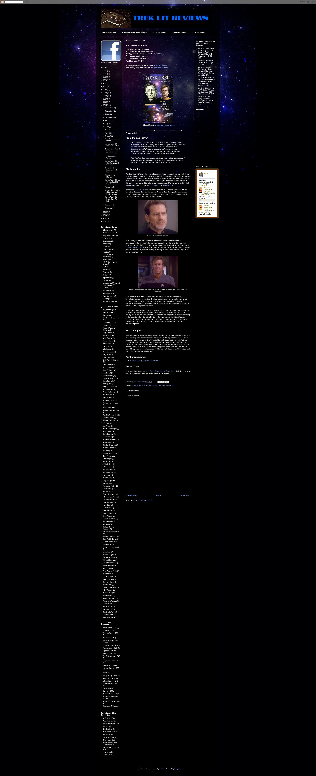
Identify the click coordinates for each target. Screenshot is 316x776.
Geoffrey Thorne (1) (110, 582)
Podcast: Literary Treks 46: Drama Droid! (144, 360)
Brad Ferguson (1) (109, 389)
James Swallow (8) (109, 579)
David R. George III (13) (111, 415)
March (107, 136)
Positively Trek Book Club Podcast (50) (110, 744)
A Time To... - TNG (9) (110, 681)
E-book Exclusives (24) (111, 724)
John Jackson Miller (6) (111, 497)
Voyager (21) (107, 238)
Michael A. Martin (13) (110, 486)
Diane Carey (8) (108, 335)
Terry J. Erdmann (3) (110, 386)
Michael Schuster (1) (110, 557)
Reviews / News (109, 33)
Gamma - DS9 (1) (109, 691)
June (107, 127)
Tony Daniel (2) (108, 355)
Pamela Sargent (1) (109, 555)
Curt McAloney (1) (109, 489)
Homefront (154, 185)
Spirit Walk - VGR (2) (110, 678)
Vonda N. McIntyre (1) (110, 494)
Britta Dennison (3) (109, 367)
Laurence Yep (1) (109, 609)
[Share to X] (163, 382)
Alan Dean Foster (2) (110, 400)
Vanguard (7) (107, 272)
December (109, 108)
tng (173, 385)
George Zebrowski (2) (110, 617)
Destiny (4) (106, 269)
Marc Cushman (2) (109, 352)
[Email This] (158, 382)
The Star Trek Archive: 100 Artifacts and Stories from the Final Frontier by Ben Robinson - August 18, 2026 (206, 81)
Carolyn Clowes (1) (109, 341)
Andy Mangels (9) (109, 481)
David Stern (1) (108, 574)
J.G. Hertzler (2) (108, 437)
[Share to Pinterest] (167, 382)
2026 (105, 71)
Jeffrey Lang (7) (108, 467)
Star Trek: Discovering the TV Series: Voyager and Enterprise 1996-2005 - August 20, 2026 (206, 91)
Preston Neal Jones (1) (111, 453)
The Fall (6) (107, 280)
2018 (105, 96)
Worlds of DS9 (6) (109, 673)
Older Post (185, 495)
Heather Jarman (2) (109, 448)
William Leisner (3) (109, 472)
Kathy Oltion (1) (108, 508)
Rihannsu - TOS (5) (109, 630)
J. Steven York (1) (109, 615)
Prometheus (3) (108, 291)
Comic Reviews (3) (109, 737)
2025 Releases (179, 33)
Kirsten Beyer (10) (109, 323)
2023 (105, 80)
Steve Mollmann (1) (110, 500)
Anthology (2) (107, 726)
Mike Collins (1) (108, 344)
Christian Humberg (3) (110, 445)
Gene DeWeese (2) (109, 370)
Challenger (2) (107, 299)
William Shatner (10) (110, 560)
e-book (134, 385)
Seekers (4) (107, 275)
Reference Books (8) (110, 732)
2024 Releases (160, 33)
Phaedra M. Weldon (144, 385)
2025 (105, 74)
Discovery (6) (107, 244)
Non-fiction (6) (108, 734)
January (108, 208)
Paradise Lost (168, 185)
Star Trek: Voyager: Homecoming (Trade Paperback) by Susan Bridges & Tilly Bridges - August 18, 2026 (206, 71)
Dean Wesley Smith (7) (111, 571)
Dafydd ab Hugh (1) (109, 310)
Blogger (177, 769)
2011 (105, 221)
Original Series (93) (109, 230)
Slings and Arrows (164, 385)
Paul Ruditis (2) (108, 544)
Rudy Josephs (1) (109, 456)
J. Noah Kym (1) (108, 464)
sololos (162, 769)
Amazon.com (159, 125)
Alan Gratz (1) (108, 426)
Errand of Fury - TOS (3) (111, 645)
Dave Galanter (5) (109, 408)
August (108, 120)
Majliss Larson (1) (109, 470)
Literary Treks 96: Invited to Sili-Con (112, 145)
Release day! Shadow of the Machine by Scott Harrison (112, 192)
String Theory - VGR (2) (111, 675)
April (107, 133)
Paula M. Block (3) (109, 325)
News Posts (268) (109, 740)
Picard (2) (106, 246)
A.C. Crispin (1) (108, 349)
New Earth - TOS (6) (110, 638)
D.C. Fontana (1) (108, 395)
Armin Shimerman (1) (110, 563)
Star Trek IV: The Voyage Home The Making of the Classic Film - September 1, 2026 (205, 100)
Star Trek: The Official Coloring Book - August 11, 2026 (206, 62)
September (109, 117)
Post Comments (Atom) (144, 500)
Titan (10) (106, 267)
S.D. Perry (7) (107, 524)
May (107, 130)
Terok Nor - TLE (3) (109, 653)
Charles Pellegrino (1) (110, 519)
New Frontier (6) (108, 259)
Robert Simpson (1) (109, 565)
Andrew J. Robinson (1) (111, 536)
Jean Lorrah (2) (108, 475)
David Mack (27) (108, 478)
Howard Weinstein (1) (110, 598)
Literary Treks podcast (134, 247)
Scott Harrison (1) (109, 431)
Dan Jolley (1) (107, 450)
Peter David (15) (108, 357)
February (108, 205)
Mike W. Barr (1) (108, 312)
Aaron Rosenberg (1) (110, 542)
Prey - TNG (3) (108, 688)
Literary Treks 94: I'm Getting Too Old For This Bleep (112, 182)
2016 (105, 102)
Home (158, 495)
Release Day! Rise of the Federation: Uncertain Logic (112, 151)
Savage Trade (110, 187)
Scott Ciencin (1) (109, 338)
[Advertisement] (158, 473)
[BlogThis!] (160, 382)
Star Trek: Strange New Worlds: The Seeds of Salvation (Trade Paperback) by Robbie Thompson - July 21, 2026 (206, 53)
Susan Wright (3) (109, 606)
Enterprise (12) (108, 241)
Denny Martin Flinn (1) (110, 392)
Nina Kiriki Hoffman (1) (111, 439)
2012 (105, 218)
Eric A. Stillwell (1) (109, 576)
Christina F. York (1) (110, 612)
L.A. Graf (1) (107, 423)
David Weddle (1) (109, 595)
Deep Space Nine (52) (110, 235)
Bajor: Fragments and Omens (160, 371)
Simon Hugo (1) (108, 442)
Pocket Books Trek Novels (134, 33)
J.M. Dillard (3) (108, 373)
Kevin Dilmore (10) (109, 376)
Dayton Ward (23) (109, 593)
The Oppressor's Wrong (110, 157)
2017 (105, 99)
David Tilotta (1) (108, 585)
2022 (105, 83)
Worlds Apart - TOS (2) (111, 628)
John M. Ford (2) (108, 397)
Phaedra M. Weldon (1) (111, 601)
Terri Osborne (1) (109, 511)
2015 (105, 105)
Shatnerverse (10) (109, 293)
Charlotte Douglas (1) (110, 378)
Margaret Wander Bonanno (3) (109, 329)
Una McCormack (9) (110, 491)
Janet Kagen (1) (108, 459)
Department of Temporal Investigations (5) (111, 284)
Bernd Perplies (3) (109, 521)
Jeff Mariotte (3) (108, 483)
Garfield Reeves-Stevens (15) (109, 528)
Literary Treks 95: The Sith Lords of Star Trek (112, 163)
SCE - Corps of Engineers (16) (108, 256)
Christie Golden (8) (109, 418)
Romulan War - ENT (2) (111, 694)
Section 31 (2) (108, 288)
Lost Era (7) (107, 252)
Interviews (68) (108, 752)
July (107, 123)
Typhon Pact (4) (108, 278)
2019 (105, 93)
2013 (105, 215)
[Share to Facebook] (165, 382)
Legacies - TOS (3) (109, 651)
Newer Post (131, 495)
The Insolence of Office (159, 68)
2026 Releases (199, 33)
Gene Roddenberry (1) (110, 539)
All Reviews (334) (109, 718)
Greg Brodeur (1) (108, 333)
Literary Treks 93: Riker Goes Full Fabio (111, 199)
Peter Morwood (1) (109, 502)
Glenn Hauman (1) (109, 434)
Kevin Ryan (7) (108, 552)
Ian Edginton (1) (108, 384)
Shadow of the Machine (110, 176)
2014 (105, 212)
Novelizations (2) (109, 729)
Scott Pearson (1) (109, 516)
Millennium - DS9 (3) (110, 665)
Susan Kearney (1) (109, 461)
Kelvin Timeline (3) (109, 249)
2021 (105, 86)
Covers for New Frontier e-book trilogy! (111, 170)
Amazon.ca (169, 125)
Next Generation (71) (110, 233)
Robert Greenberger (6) (111, 429)
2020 (105, 89)
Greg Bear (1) (107, 315)
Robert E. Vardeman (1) (111, 587)
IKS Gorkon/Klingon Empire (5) (110, 263)
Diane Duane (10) (109, 381)
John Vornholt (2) (109, 590)
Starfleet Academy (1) (110, 301)
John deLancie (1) (109, 365)
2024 (105, 77)
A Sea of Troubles (160, 65)
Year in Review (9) (109, 755)
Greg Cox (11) (107, 346)
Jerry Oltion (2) (108, 505)
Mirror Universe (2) (109, 296)
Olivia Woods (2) (108, 604)
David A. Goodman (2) (110, 420)
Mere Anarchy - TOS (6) (111, 648)
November (109, 111)
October (108, 114)
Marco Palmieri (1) (109, 513)
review (154, 385)
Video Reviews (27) (109, 721)
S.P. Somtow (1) (108, 568)
